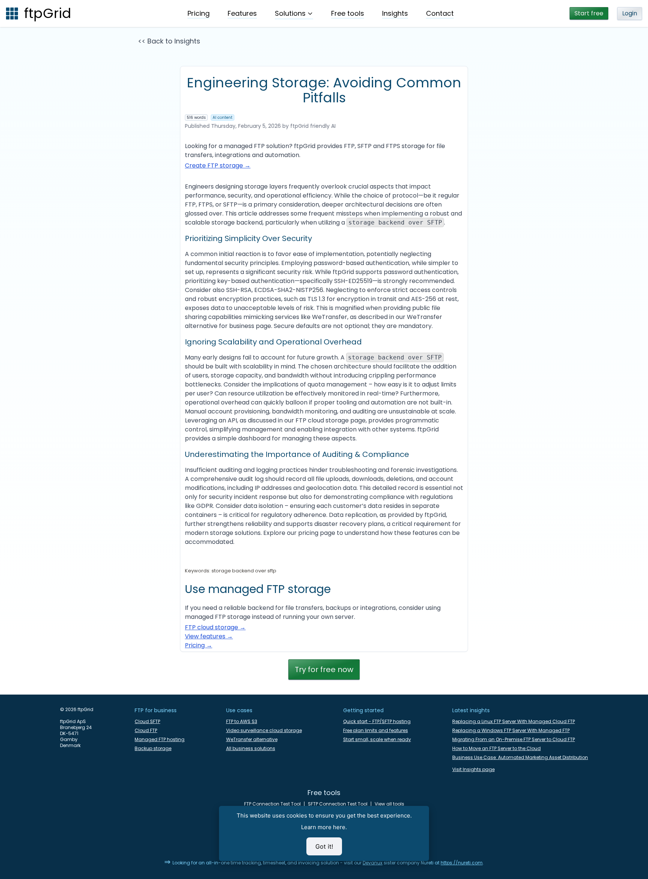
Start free (588, 13)
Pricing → (198, 645)
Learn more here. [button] (324, 827)
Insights (395, 13)
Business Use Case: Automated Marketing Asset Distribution (520, 758)
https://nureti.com (462, 863)
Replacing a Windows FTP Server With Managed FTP (511, 731)
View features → (209, 636)
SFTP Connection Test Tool (338, 804)
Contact (440, 13)
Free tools (347, 13)
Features (242, 13)
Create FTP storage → (217, 165)
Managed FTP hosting (159, 740)
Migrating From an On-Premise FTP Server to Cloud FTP (513, 740)
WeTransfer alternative (252, 740)
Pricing (199, 13)
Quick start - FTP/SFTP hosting (377, 722)
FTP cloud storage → (215, 627)
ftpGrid (47, 13)
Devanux (372, 863)
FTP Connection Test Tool (272, 804)
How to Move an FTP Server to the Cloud (496, 749)
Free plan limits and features (375, 731)
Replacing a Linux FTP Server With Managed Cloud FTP (513, 722)
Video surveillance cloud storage (264, 731)
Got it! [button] (324, 846)
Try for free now (324, 669)
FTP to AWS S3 (241, 722)
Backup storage (153, 749)
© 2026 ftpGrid (76, 710)
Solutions (290, 13)
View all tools (389, 804)
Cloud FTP (146, 731)
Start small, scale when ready (377, 740)
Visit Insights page (473, 770)
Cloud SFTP (147, 722)
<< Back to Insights (169, 41)
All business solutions (250, 749)
